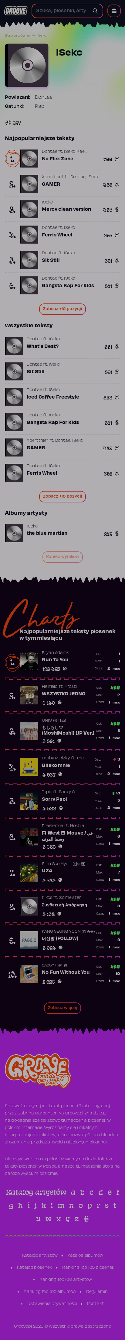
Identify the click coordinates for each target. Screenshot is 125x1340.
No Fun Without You (66, 972)
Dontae (43, 97)
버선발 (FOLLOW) (60, 939)
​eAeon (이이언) (55, 965)
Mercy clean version (66, 209)
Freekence (52, 826)
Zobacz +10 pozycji (62, 309)
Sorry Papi (54, 799)
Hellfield (50, 687)
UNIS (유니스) (54, 721)
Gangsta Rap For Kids (68, 286)
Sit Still (51, 260)
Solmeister (70, 898)
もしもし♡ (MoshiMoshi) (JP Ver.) (68, 731)
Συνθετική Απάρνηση (64, 905)
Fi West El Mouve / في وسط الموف (67, 836)
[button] (114, 11)
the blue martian (47, 533)
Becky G (67, 792)
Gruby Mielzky (56, 758)
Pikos (47, 898)
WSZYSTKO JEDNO (64, 694)
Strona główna (17, 35)
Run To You (55, 660)
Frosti (71, 687)
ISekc (69, 152)
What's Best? (43, 347)
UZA (47, 871)
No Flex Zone (57, 159)
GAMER (51, 184)
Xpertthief (52, 177)
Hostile (77, 826)
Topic (47, 792)
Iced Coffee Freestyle (53, 397)
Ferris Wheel (57, 235)
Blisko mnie (56, 766)
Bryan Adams (55, 653)
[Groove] (16, 11)
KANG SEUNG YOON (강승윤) (68, 932)
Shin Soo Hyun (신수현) (64, 864)
